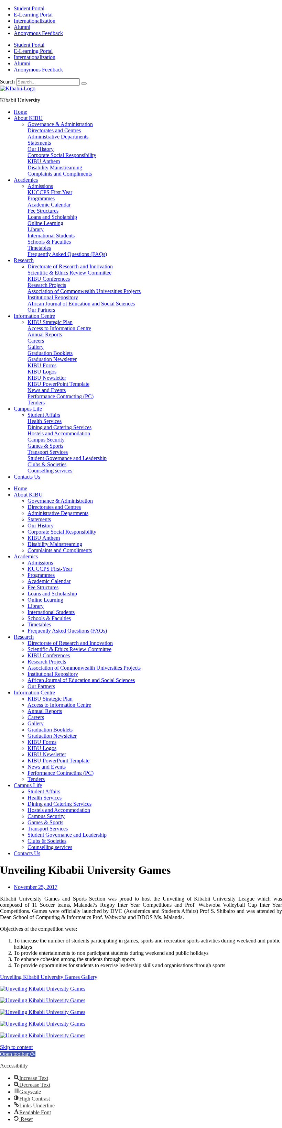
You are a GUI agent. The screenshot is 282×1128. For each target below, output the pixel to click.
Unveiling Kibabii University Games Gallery (48, 977)
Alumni (22, 27)
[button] (17, 1054)
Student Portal (29, 8)
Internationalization (34, 21)
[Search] (84, 83)
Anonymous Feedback (38, 33)
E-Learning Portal (33, 15)
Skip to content (16, 1047)
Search (7, 82)
